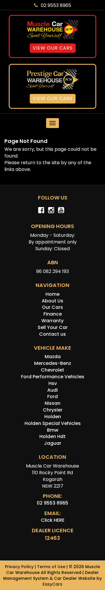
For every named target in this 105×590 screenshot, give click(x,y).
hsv (52, 383)
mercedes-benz (52, 363)
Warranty (52, 320)
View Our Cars (53, 48)
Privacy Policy (20, 567)
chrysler (52, 410)
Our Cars (52, 307)
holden (52, 416)
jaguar (52, 443)
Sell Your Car (53, 327)
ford (52, 396)
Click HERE (52, 520)
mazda (53, 356)
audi (52, 390)
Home (53, 294)
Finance (52, 314)
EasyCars (52, 584)
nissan (52, 403)
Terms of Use (51, 567)
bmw (52, 430)
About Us (52, 300)
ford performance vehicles (52, 376)
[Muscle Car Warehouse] (52, 29)
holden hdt (52, 436)
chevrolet (52, 370)
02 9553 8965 (56, 5)
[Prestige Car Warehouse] (52, 79)
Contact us (52, 334)
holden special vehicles (52, 423)
